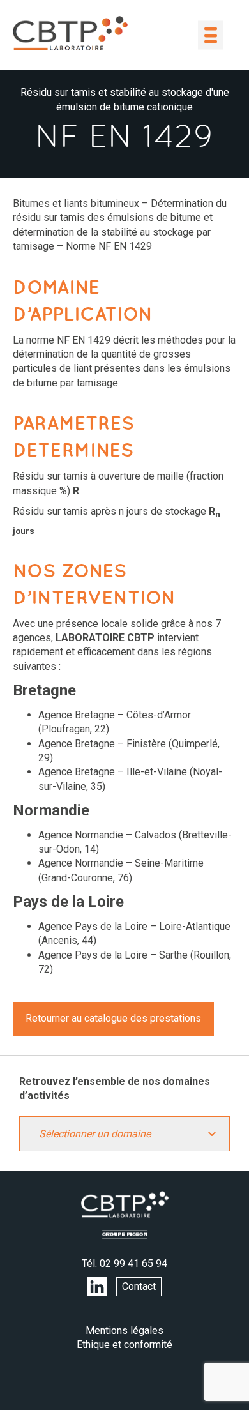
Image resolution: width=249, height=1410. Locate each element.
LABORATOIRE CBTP (70, 33)
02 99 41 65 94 (133, 1263)
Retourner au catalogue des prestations (113, 1018)
